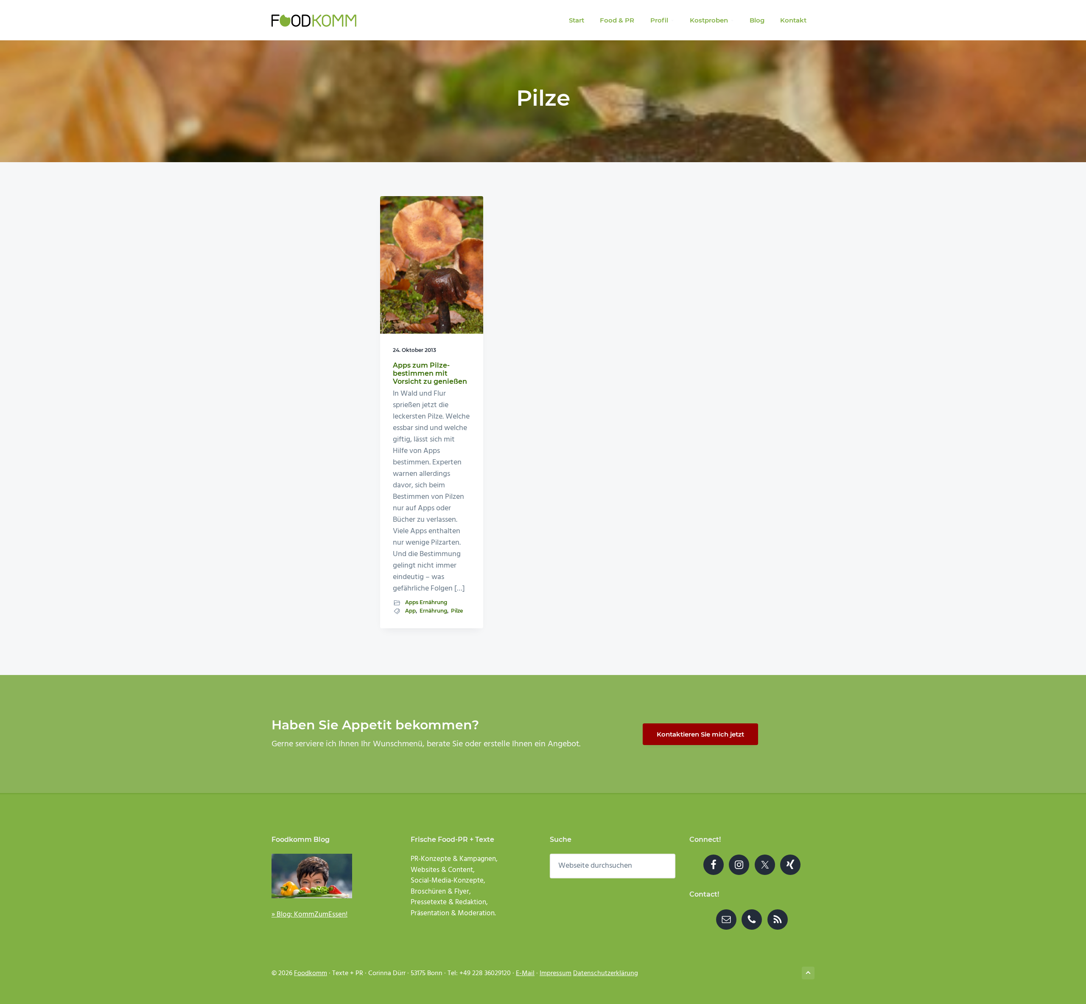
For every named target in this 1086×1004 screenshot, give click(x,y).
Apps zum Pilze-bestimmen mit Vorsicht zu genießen (430, 373)
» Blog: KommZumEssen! (309, 914)
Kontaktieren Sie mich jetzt (700, 734)
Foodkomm (310, 973)
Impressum (555, 973)
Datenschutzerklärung (605, 973)
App (410, 610)
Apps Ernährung (426, 602)
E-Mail (525, 973)
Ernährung (433, 610)
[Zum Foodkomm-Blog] (328, 876)
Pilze (457, 610)
